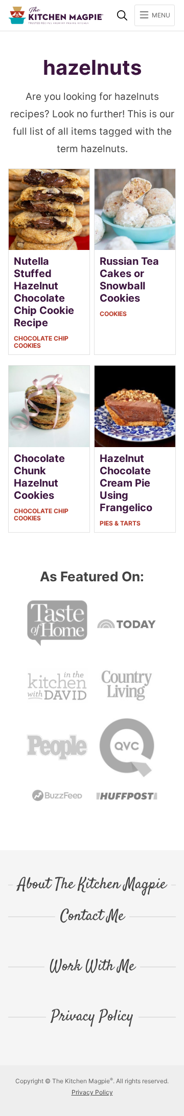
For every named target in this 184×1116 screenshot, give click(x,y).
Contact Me (92, 917)
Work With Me (92, 967)
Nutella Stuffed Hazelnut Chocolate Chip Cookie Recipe (44, 292)
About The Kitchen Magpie (92, 885)
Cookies (113, 314)
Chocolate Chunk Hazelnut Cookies (39, 476)
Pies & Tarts (120, 523)
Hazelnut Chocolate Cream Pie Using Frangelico (126, 483)
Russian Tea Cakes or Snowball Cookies (129, 279)
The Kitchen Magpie (56, 15)
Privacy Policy (92, 1017)
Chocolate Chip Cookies (41, 341)
